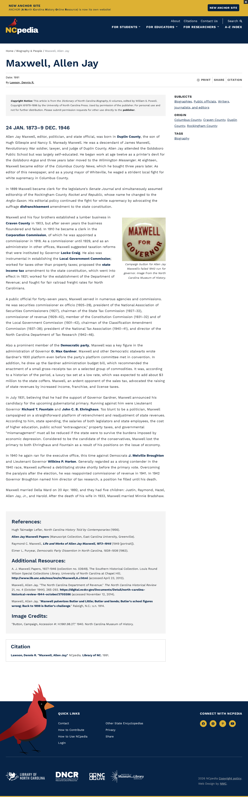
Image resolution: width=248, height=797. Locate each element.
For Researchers (199, 27)
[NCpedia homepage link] (22, 26)
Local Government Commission (84, 259)
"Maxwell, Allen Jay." (53, 655)
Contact (63, 723)
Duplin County (129, 136)
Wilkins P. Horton (62, 461)
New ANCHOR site (223, 7)
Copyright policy (230, 778)
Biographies (183, 101)
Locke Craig (70, 253)
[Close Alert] (246, 2)
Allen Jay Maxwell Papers (30, 536)
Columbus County (188, 120)
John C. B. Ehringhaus (80, 409)
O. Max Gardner (64, 351)
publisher (129, 109)
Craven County (18, 223)
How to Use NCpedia (72, 736)
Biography (181, 138)
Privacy (110, 730)
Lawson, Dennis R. (22, 82)
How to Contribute (71, 730)
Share (219, 80)
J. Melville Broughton (146, 455)
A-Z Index (233, 27)
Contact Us (209, 21)
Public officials (205, 101)
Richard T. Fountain (37, 409)
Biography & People (29, 50)
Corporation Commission (26, 235)
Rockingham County (202, 126)
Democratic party (75, 345)
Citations (190, 21)
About (175, 21)
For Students (124, 27)
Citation (234, 80)
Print (206, 80)
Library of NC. (92, 655)
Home (9, 50)
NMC (223, 783)
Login (62, 743)
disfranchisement (35, 206)
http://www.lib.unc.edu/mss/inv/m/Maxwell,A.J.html (50, 578)
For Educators (160, 27)
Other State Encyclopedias (124, 723)
